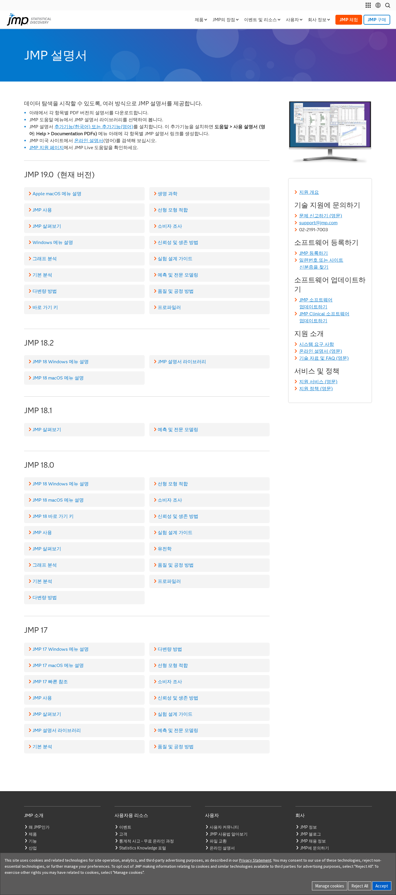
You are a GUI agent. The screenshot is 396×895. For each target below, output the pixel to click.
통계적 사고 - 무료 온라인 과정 (146, 841)
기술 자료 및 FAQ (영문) (324, 358)
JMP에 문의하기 (314, 848)
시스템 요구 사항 (316, 344)
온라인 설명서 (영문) (320, 351)
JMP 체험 (348, 19)
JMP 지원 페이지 (46, 147)
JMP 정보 (308, 827)
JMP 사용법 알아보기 (229, 834)
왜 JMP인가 (39, 827)
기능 (33, 841)
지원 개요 (309, 192)
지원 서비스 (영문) (318, 381)
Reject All (359, 886)
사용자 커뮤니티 (224, 827)
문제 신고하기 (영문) (320, 215)
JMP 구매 (377, 19)
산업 (33, 848)
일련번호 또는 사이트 (321, 260)
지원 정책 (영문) (316, 388)
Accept (381, 886)
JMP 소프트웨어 (316, 300)
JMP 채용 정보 (313, 841)
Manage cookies (329, 886)
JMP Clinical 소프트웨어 (324, 314)
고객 (123, 834)
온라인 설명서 (88, 140)
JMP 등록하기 (313, 253)
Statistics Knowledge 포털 (142, 848)
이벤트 (125, 827)
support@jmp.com (318, 222)
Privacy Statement (255, 860)
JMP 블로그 (310, 834)
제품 (33, 834)
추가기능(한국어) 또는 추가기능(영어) (94, 126)
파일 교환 (218, 841)
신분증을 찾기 (313, 267)
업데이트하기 (313, 307)
